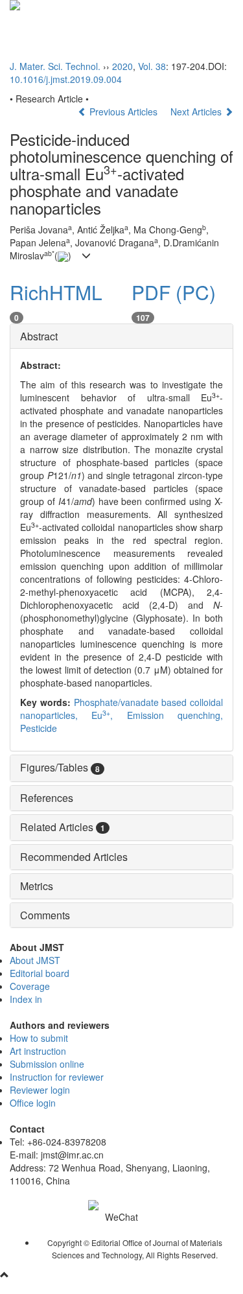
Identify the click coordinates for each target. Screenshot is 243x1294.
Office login (33, 1102)
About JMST (35, 960)
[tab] (121, 336)
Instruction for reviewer (57, 1076)
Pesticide (38, 728)
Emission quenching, (175, 715)
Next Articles (197, 111)
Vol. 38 (152, 66)
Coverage (30, 986)
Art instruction (38, 1050)
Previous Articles (123, 111)
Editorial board (39, 973)
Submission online (47, 1063)
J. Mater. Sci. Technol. (55, 66)
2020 (122, 66)
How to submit (39, 1037)
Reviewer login (40, 1089)
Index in (26, 999)
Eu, (108, 715)
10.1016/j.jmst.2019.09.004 (66, 79)
